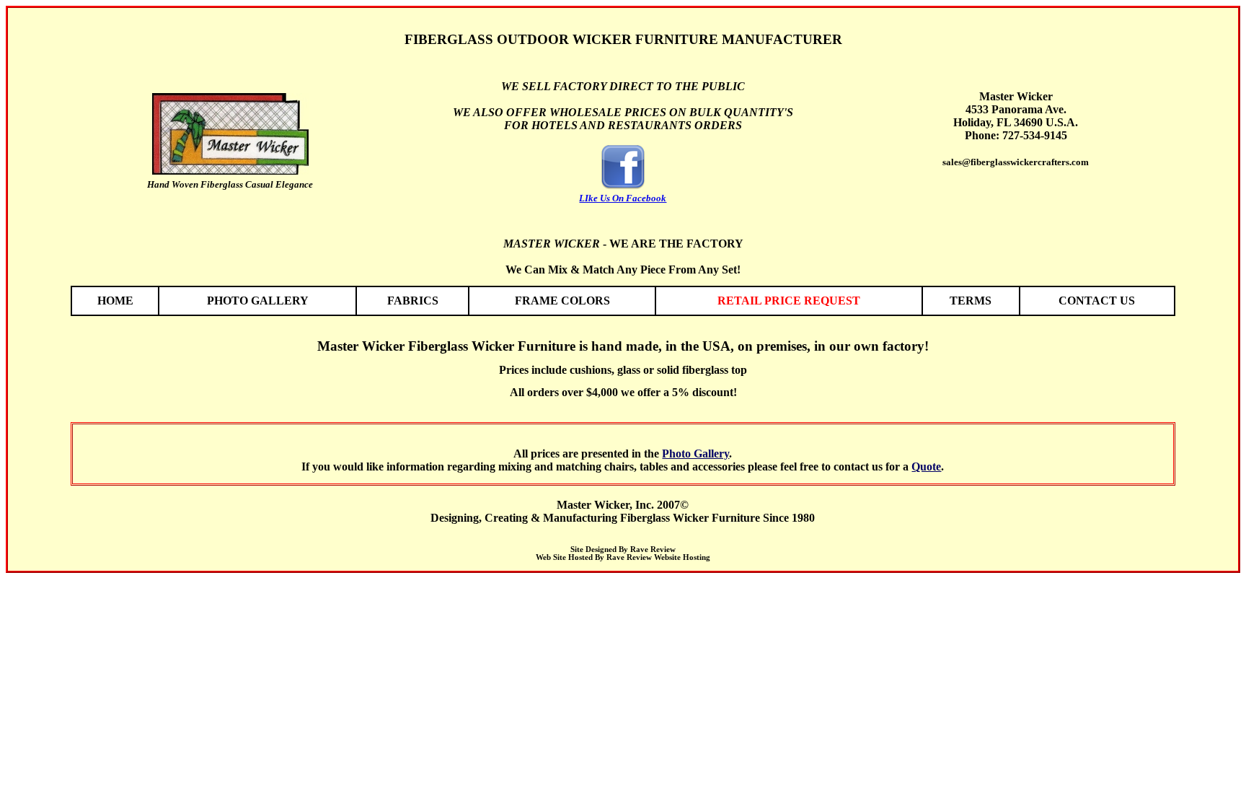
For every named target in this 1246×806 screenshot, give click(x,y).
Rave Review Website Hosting (658, 557)
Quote (926, 466)
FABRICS (412, 300)
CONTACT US (1097, 300)
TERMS (970, 300)
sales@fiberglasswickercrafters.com (1015, 162)
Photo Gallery (695, 453)
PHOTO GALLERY (258, 300)
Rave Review (653, 549)
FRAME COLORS (562, 300)
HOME (115, 300)
